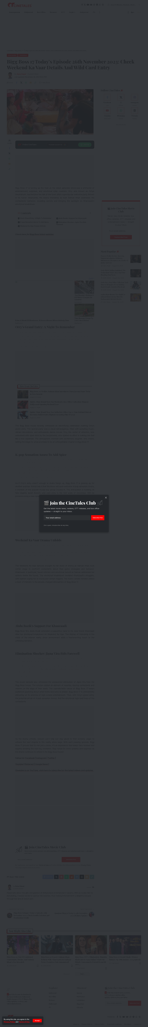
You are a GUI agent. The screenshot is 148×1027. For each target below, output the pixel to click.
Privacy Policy (9, 1022)
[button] (37, 1020)
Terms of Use (24, 1022)
